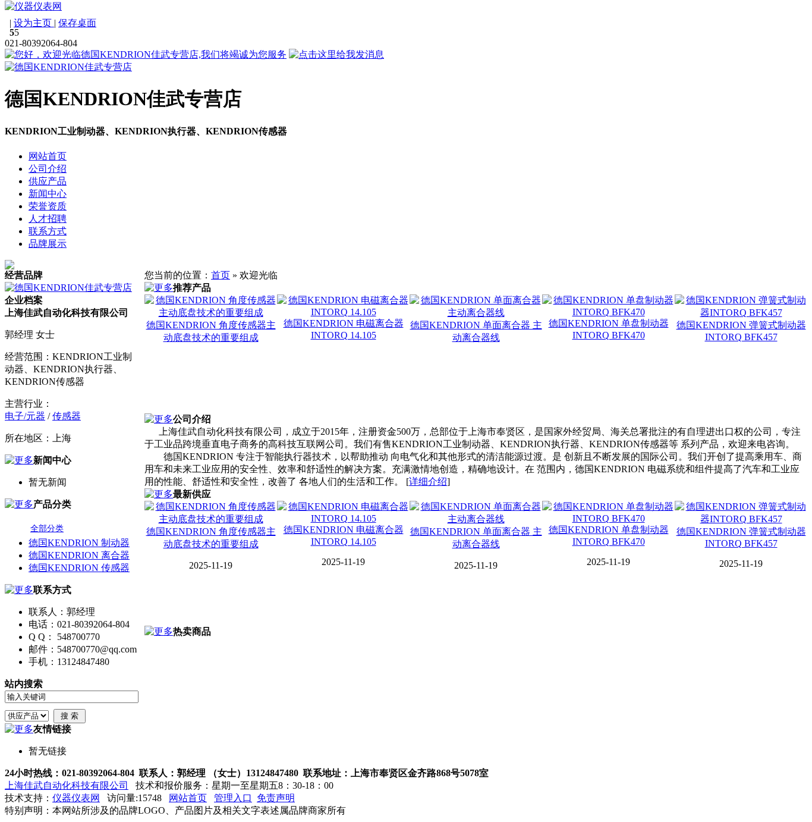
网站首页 (188, 798)
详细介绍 (428, 481)
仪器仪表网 (76, 798)
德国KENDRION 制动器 (79, 543)
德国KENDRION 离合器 (79, 555)
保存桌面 (77, 23)
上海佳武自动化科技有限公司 (66, 785)
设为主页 (34, 23)
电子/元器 (25, 416)
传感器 (66, 416)
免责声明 (276, 798)
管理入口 (233, 798)
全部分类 (47, 528)
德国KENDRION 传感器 (79, 568)
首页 (220, 275)
